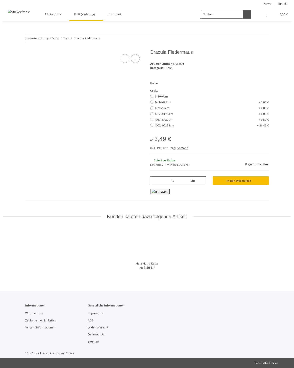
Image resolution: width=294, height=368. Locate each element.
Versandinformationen (40, 327)
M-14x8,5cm (212, 102)
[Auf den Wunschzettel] (135, 58)
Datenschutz (96, 334)
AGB (90, 320)
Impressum (95, 313)
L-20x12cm (212, 108)
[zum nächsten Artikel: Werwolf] (264, 38)
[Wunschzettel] (266, 14)
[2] (160, 191)
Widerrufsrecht (98, 327)
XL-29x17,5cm (212, 114)
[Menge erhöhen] (202, 181)
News (267, 4)
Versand (182, 148)
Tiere (168, 68)
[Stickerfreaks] (19, 11)
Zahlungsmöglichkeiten (40, 320)
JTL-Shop (273, 363)
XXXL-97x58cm (212, 125)
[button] (258, 14)
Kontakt (282, 4)
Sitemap (93, 341)
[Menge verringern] (154, 181)
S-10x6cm (161, 96)
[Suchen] (247, 14)
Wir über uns (34, 313)
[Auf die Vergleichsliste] (125, 58)
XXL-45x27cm (212, 119)
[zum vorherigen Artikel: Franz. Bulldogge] (256, 38)
